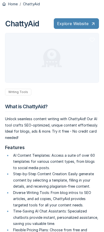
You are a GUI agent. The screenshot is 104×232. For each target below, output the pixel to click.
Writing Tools (18, 92)
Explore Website (73, 23)
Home (12, 4)
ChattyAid (31, 4)
